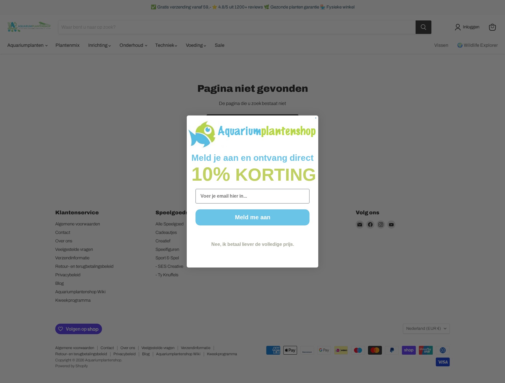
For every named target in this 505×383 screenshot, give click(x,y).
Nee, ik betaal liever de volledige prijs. (252, 244)
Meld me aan (252, 217)
